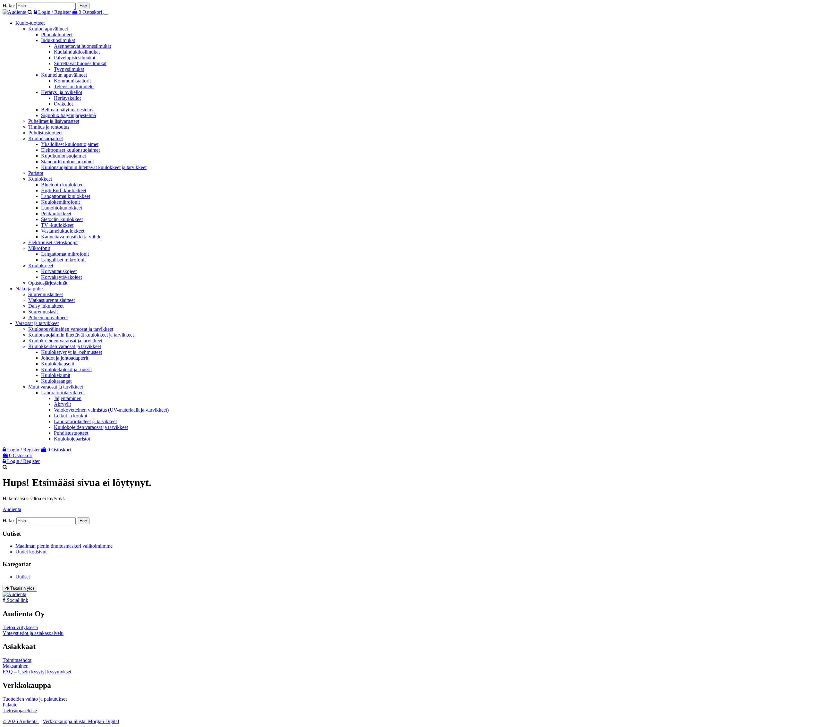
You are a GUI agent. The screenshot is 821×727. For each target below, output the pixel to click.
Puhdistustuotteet (45, 132)
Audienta (12, 509)
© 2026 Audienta (21, 721)
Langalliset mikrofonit (63, 259)
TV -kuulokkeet (57, 225)
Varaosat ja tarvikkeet (37, 323)
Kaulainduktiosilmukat (77, 52)
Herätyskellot (67, 98)
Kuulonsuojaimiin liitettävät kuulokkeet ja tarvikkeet (94, 167)
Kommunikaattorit (72, 80)
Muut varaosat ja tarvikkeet (55, 386)
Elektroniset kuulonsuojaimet (70, 150)
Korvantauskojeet (59, 271)
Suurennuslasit (43, 311)
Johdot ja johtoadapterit (64, 358)
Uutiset (22, 576)
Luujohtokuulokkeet (61, 207)
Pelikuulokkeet (56, 213)
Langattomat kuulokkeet (65, 196)
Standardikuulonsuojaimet (67, 161)
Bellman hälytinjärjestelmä (68, 109)
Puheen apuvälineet (48, 317)
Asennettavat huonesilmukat (82, 46)
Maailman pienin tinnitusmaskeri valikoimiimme (64, 546)
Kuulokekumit (55, 375)
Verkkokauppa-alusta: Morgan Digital (81, 721)
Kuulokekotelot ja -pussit (66, 369)
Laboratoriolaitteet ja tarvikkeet (85, 421)
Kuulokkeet (40, 179)
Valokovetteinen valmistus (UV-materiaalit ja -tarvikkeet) (111, 410)
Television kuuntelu (74, 86)
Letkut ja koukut (70, 415)
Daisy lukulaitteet (45, 306)
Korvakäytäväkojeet (61, 277)
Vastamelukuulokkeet (62, 231)
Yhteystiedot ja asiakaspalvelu (33, 633)
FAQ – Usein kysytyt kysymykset (37, 671)
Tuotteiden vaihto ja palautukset (35, 699)
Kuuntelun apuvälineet (64, 75)
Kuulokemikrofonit (60, 202)
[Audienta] (15, 12)
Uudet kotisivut (31, 551)
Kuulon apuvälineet (48, 28)
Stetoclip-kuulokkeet (62, 219)
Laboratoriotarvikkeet (63, 392)
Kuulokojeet (40, 265)
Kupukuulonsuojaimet (63, 155)
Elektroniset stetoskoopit (53, 242)
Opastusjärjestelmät (47, 283)
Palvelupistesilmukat (74, 57)
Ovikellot (63, 104)
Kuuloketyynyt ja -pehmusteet (71, 352)
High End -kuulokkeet (63, 190)
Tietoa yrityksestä (20, 627)
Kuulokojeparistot (72, 438)
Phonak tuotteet (56, 34)
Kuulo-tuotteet (30, 23)
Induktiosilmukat (58, 40)
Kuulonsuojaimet (45, 138)
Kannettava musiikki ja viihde (71, 236)
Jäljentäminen (67, 398)
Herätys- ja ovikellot (61, 92)
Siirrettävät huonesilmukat (80, 63)
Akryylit (62, 404)
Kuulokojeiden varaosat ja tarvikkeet (65, 340)
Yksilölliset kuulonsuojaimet (69, 144)
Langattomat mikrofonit (65, 254)
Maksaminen (16, 666)
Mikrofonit (39, 248)
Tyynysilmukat (69, 69)
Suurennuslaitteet (45, 294)
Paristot (35, 173)
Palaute (10, 704)
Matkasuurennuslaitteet (51, 300)
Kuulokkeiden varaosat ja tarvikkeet (64, 346)
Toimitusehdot (17, 660)
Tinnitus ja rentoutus (48, 127)
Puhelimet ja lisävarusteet (53, 121)
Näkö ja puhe (29, 288)
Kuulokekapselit (57, 363)
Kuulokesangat (56, 381)
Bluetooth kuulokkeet (63, 184)
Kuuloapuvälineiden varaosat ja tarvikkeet (70, 329)
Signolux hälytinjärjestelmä (68, 115)
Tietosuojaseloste (20, 710)
